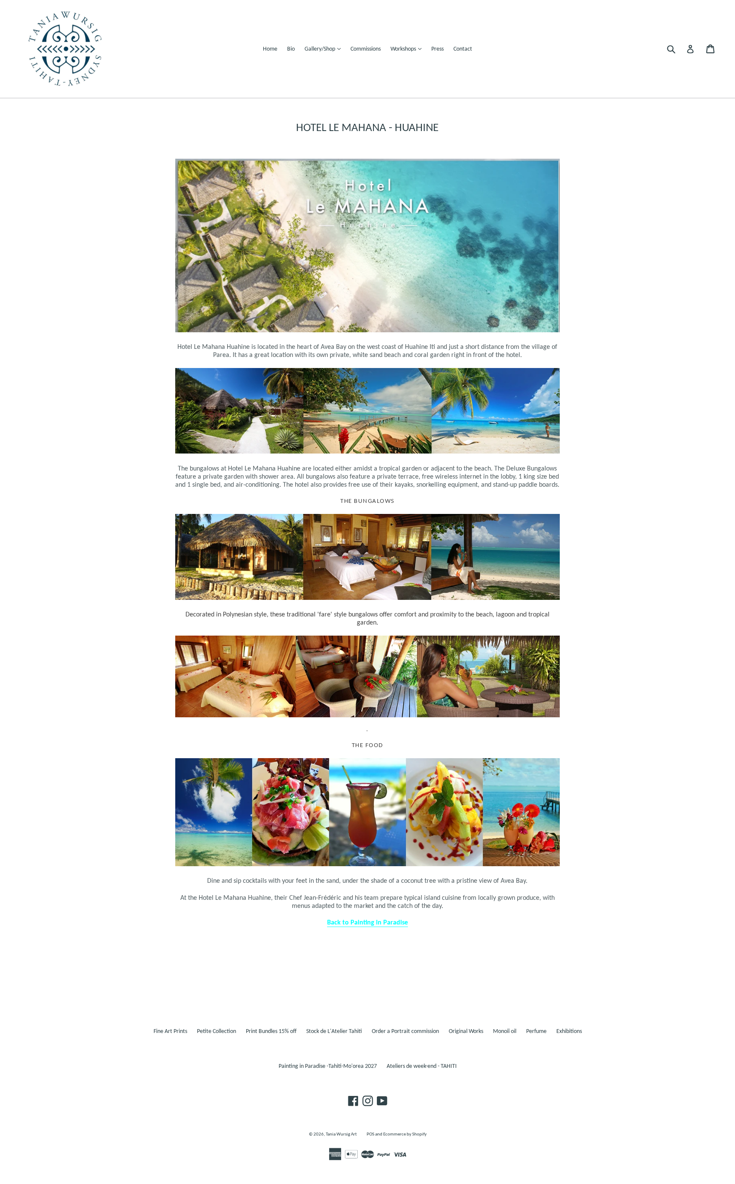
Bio (291, 49)
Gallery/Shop (325, 49)
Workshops (408, 49)
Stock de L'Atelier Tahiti (334, 1031)
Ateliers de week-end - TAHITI (422, 1066)
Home (270, 49)
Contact (462, 49)
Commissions (365, 49)
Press (437, 49)
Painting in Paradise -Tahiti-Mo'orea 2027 (328, 1066)
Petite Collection (216, 1031)
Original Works (466, 1031)
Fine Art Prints (170, 1031)
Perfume (536, 1031)
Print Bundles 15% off (271, 1031)
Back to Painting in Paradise (367, 922)
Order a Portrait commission (405, 1031)
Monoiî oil (504, 1031)
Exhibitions (569, 1031)
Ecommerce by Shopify (405, 1134)
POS (370, 1134)
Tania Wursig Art (341, 1134)
